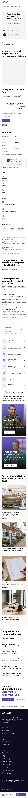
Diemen (12, 6)
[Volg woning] (25, 6)
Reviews (4, 736)
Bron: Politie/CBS (10, 253)
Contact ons (6, 764)
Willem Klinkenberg (19, 35)
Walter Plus (5, 730)
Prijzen (4, 739)
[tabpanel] (14, 242)
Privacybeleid (6, 767)
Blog (3, 756)
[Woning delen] (22, 6)
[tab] (5, 229)
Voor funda (5, 745)
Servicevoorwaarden (9, 770)
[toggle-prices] (8, 23)
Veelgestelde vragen (9, 761)
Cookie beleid (6, 773)
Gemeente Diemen (5, 6)
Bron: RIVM (4, 253)
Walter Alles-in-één (8, 733)
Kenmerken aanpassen (17, 154)
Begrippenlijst (6, 759)
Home (3, 706)
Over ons (5, 753)
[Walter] (5, 2)
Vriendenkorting (7, 742)
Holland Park (17, 6)
